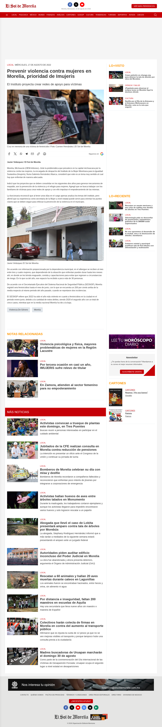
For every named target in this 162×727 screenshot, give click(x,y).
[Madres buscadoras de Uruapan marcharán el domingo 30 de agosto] (22, 659)
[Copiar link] (38, 154)
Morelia (37, 310)
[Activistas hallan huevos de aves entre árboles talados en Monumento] (22, 503)
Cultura (90, 15)
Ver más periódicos (144, 6)
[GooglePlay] (96, 707)
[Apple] (90, 707)
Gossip (81, 15)
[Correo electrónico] (32, 154)
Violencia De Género (18, 310)
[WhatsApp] (21, 154)
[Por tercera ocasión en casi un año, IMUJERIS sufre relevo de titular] (22, 368)
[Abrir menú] (7, 15)
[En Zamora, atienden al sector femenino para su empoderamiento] (22, 388)
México (33, 15)
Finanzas (51, 15)
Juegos (140, 15)
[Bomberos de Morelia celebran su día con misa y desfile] (22, 476)
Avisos (132, 15)
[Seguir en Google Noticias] (102, 154)
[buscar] (155, 14)
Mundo (41, 15)
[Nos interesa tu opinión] (81, 685)
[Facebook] (70, 4)
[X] (76, 4)
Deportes (122, 15)
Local (14, 15)
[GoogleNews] (84, 707)
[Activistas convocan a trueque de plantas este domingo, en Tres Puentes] (22, 428)
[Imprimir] (45, 154)
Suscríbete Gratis (132, 372)
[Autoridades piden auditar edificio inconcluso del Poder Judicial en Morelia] (22, 558)
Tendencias (101, 15)
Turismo (112, 15)
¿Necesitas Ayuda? (81, 701)
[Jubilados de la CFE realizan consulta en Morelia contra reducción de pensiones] (22, 451)
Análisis (60, 15)
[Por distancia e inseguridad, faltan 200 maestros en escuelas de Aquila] (22, 604)
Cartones (71, 15)
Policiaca (23, 15)
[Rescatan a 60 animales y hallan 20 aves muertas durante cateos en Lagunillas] (22, 581)
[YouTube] (82, 4)
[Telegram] (26, 154)
